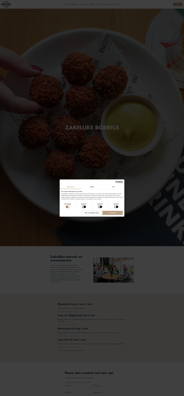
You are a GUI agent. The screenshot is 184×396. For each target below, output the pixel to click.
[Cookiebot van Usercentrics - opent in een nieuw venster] (116, 182)
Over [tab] (113, 186)
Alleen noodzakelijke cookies (92, 212)
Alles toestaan (112, 212)
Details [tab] (92, 186)
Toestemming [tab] (70, 186)
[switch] (84, 207)
